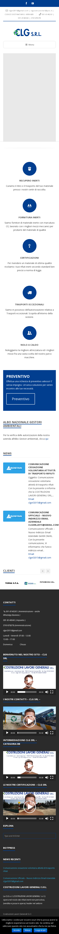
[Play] (7, 692)
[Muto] (46, 692)
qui (46, 438)
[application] (29, 680)
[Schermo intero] (51, 692)
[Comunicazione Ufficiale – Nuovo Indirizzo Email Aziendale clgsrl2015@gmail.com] (14, 515)
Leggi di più (40, 930)
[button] (29, 680)
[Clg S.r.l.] (27, 32)
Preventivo (20, 398)
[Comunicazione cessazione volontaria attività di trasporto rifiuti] (14, 467)
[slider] (27, 692)
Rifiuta (27, 930)
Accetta (17, 930)
